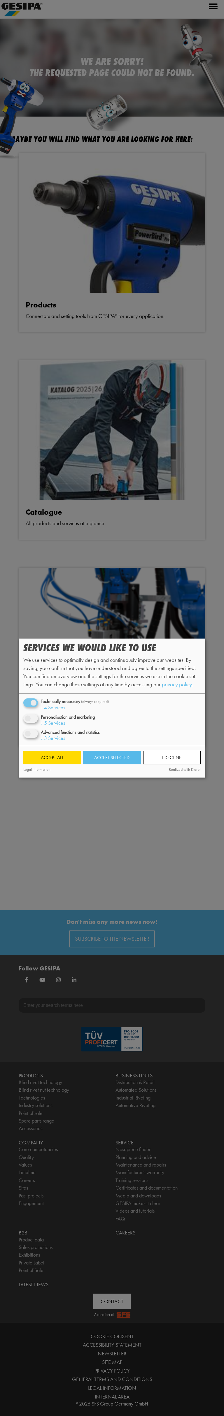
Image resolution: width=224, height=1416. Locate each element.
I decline (171, 757)
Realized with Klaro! (185, 769)
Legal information (36, 769)
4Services (53, 708)
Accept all (52, 757)
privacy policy (177, 684)
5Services (53, 723)
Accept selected (112, 757)
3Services (53, 738)
